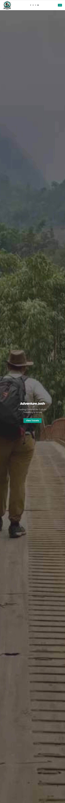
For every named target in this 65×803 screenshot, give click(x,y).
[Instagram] (33, 5)
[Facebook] (30, 5)
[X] (35, 5)
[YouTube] (38, 5)
